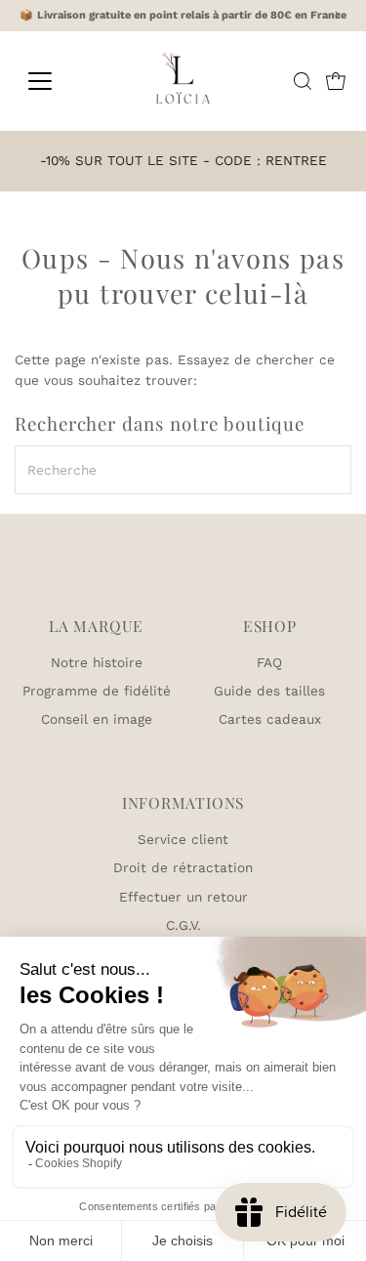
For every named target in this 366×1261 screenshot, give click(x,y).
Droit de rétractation (183, 867)
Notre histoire (96, 662)
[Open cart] (336, 81)
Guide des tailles (269, 690)
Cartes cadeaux (270, 719)
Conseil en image (96, 719)
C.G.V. (183, 925)
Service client (183, 839)
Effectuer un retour (183, 896)
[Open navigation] (55, 81)
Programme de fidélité (96, 690)
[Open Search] (302, 81)
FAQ (269, 662)
